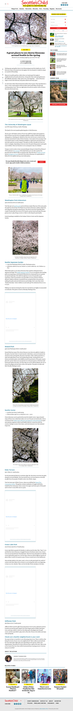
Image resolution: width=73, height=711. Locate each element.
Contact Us (43, 701)
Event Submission (33, 701)
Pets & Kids (13, 684)
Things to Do (14, 8)
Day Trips (25, 49)
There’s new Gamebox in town (44, 688)
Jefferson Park (10, 621)
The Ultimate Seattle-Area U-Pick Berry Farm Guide (61, 54)
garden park (17, 206)
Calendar (21, 8)
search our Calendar (58, 14)
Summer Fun (60, 684)
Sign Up (41, 161)
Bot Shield (56, 708)
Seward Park (9, 346)
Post (54, 30)
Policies (30, 703)
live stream (16, 151)
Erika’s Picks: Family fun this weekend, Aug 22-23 (28, 689)
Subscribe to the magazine (58, 104)
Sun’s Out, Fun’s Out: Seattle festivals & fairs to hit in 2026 (61, 66)
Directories (59, 8)
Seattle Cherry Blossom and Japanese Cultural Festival (27, 420)
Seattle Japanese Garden (14, 262)
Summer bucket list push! (60, 688)
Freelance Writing (40, 703)
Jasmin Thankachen (26, 61)
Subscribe (64, 2)
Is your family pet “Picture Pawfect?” (12, 689)
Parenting (45, 8)
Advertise (57, 701)
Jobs (57, 703)
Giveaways (51, 703)
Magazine (52, 8)
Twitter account (41, 152)
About (51, 701)
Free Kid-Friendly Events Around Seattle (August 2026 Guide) (61, 60)
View (63, 30)
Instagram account (13, 154)
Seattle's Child (24, 708)
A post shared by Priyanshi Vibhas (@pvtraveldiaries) (20, 615)
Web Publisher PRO (44, 708)
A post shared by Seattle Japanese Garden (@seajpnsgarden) (20, 341)
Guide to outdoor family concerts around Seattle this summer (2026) (61, 73)
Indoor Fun (44, 684)
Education (35, 8)
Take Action (28, 8)
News (40, 8)
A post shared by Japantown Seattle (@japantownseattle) (20, 539)
